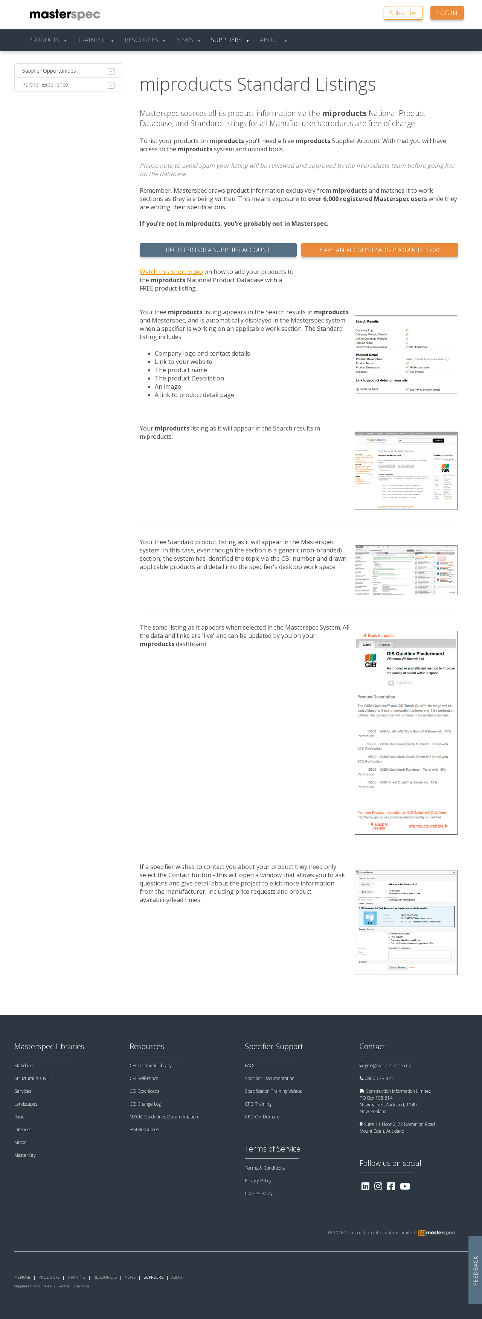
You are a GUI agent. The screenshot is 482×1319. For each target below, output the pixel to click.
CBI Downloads (144, 1091)
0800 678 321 (379, 1078)
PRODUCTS (48, 1277)
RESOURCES (105, 1277)
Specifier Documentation (269, 1078)
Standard (23, 1065)
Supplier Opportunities (49, 70)
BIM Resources (144, 1129)
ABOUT (177, 1277)
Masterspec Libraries (49, 1046)
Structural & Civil (31, 1078)
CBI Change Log (145, 1104)
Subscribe (403, 13)
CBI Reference (144, 1078)
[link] (407, 12)
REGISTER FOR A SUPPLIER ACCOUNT (218, 250)
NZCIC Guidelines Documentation (164, 1117)
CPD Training (258, 1104)
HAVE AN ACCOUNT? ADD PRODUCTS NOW (379, 250)
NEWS (130, 1277)
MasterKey (25, 1155)
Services (22, 1091)
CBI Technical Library (151, 1065)
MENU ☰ (22, 1277)
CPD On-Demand (263, 1117)
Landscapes (25, 1104)
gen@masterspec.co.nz (388, 1065)
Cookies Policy (259, 1193)
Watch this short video (171, 272)
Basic (19, 1117)
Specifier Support (274, 1046)
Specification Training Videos (273, 1091)
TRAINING (76, 1277)
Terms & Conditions (265, 1168)
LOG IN (447, 13)
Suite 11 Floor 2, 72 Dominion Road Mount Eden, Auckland (397, 1127)
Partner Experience (45, 84)
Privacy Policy (258, 1181)
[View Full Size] (406, 354)
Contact (373, 1046)
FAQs (250, 1065)
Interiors (22, 1129)
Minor (20, 1142)
